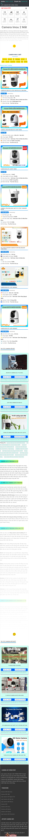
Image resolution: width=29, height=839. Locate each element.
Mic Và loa (5, 59)
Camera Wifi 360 (5, 794)
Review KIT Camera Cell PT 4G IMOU (14, 372)
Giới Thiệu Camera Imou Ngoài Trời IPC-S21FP (12, 450)
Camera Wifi (4, 804)
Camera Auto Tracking (6, 65)
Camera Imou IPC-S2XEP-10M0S (9, 168)
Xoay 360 (7, 61)
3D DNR (25, 61)
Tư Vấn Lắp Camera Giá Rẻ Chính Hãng (14, 695)
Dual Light (10, 59)
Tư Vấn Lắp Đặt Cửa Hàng (14, 665)
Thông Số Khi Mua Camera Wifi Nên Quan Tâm (14, 755)
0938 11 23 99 (9, 1)
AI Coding (18, 61)
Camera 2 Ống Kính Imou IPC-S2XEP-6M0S (11, 129)
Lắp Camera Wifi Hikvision (8, 814)
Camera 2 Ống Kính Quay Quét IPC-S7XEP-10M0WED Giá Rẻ (14, 209)
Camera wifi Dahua (6, 811)
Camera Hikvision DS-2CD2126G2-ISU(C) (16, 442)
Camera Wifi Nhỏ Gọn (6, 791)
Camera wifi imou (5, 806)
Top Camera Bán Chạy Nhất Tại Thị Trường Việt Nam (14, 725)
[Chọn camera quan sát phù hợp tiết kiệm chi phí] (26, 17)
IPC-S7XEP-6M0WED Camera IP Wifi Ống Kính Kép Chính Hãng (13, 248)
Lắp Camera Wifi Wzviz (7, 801)
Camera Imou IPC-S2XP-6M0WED (9, 328)
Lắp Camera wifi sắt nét (7, 799)
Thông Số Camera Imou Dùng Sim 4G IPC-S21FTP (14, 432)
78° (13, 59)
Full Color (23, 59)
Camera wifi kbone (6, 809)
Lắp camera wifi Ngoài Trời (8, 796)
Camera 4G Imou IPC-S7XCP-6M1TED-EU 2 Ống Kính (13, 90)
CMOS (3, 61)
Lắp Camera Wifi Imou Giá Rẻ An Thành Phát (14, 456)
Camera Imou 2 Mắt (15, 54)
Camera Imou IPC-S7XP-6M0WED (9, 287)
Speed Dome (12, 61)
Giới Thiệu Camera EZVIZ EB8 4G (14, 402)
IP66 (22, 61)
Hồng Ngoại (17, 59)
